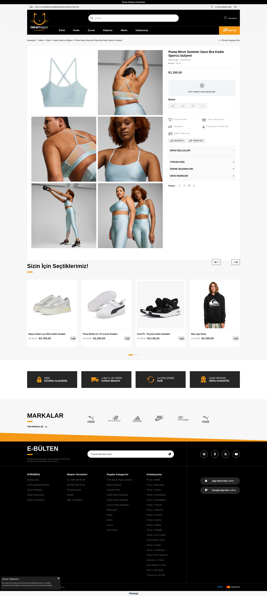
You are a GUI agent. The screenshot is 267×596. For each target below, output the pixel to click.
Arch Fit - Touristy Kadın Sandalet (153, 334)
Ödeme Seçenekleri (181, 169)
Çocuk (91, 30)
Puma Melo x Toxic (156, 540)
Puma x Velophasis (156, 550)
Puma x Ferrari (154, 490)
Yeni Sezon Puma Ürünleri (119, 480)
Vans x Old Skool (155, 570)
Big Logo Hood (198, 334)
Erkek (62, 30)
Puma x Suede (154, 545)
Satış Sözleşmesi (35, 495)
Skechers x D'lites (155, 560)
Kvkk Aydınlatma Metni (38, 485)
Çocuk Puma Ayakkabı (118, 505)
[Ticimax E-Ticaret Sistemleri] (134, 593)
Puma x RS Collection (157, 555)
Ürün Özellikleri (180, 150)
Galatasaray (142, 30)
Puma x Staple (154, 525)
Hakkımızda (33, 480)
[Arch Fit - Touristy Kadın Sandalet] (160, 304)
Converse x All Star (156, 575)
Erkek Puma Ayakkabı (117, 500)
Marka (124, 30)
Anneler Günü (113, 490)
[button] (130, 354)
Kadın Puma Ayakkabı (117, 495)
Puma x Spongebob (156, 500)
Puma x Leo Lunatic (156, 535)
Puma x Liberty (154, 520)
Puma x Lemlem (154, 515)
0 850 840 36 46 (77, 480)
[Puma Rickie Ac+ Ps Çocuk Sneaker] (106, 304)
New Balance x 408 (156, 565)
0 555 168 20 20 (77, 485)
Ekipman (108, 30)
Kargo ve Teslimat (35, 500)
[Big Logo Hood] (214, 304)
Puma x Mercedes (155, 485)
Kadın (76, 30)
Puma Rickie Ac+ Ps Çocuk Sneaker (100, 334)
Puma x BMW (153, 480)
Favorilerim (232, 18)
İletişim (70, 495)
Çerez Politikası (34, 490)
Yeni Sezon (112, 530)
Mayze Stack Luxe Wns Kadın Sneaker (47, 334)
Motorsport (112, 510)
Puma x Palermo (155, 510)
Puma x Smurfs (154, 505)
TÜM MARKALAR (35, 427)
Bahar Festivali (114, 485)
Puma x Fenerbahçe (156, 495)
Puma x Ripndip (154, 530)
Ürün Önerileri (179, 176)
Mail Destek (75, 490)
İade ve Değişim (75, 500)
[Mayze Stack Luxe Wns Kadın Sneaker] (52, 304)
